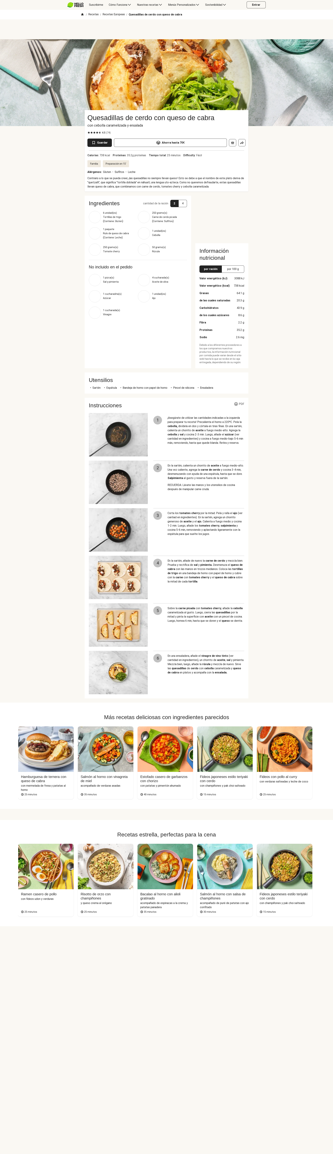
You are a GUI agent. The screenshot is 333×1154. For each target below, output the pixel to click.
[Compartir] (242, 142)
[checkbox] (88, 132)
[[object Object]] (232, 142)
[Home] (82, 14)
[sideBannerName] (222, 217)
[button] (138, 203)
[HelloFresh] (75, 4)
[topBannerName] (166, 29)
